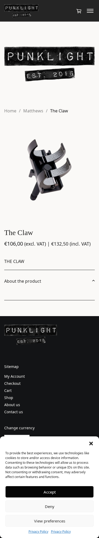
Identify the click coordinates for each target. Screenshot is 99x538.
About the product (22, 281)
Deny (49, 506)
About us (12, 404)
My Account (14, 376)
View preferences (49, 521)
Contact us (13, 411)
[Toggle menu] (90, 11)
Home (10, 111)
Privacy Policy (38, 531)
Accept (50, 492)
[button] (91, 443)
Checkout (12, 383)
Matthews (33, 111)
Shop (8, 397)
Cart (8, 390)
